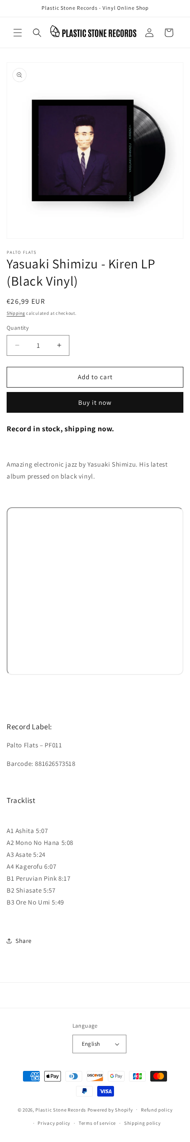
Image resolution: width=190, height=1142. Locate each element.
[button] (17, 32)
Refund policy (156, 1110)
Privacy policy (54, 1123)
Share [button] (23, 941)
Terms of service (97, 1123)
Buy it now (95, 402)
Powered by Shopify (110, 1109)
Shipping (16, 313)
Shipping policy (142, 1123)
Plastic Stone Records (60, 1109)
